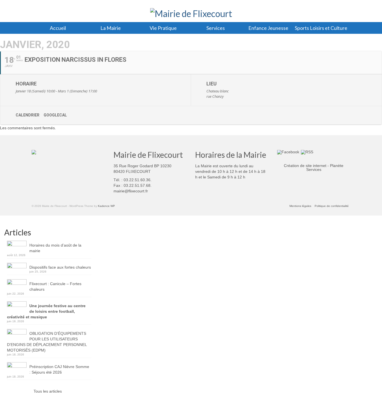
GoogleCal (55, 115)
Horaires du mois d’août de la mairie (55, 248)
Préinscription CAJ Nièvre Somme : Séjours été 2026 (59, 369)
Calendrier (27, 115)
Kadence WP (106, 205)
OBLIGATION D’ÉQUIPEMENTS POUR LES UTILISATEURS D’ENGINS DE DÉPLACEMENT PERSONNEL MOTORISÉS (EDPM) (47, 341)
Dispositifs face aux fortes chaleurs (60, 267)
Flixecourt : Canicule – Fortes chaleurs (55, 286)
